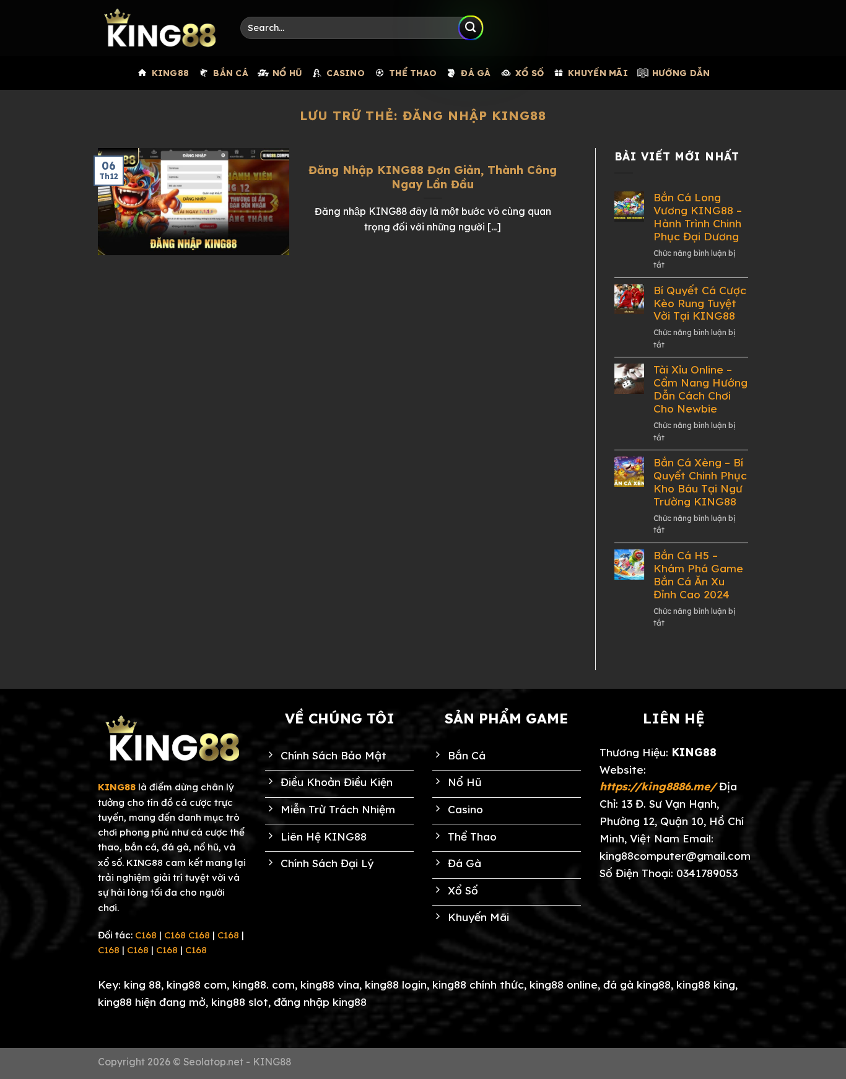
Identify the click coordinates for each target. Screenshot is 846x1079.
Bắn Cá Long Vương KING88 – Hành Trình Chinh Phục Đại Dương (697, 217)
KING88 (171, 73)
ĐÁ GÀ (476, 73)
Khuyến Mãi (598, 73)
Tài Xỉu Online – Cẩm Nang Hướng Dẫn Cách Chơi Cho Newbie (700, 389)
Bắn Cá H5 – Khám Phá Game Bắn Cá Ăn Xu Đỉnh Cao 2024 (698, 575)
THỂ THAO (413, 73)
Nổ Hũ (287, 73)
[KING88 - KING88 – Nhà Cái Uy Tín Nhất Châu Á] (160, 27)
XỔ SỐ (529, 73)
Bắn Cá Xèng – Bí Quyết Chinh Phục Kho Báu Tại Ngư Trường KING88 (700, 482)
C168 (146, 935)
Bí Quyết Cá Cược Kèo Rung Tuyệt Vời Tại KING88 (699, 303)
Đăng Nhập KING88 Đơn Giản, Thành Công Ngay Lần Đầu (432, 177)
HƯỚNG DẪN (681, 73)
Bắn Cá (230, 73)
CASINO (345, 73)
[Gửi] (471, 28)
